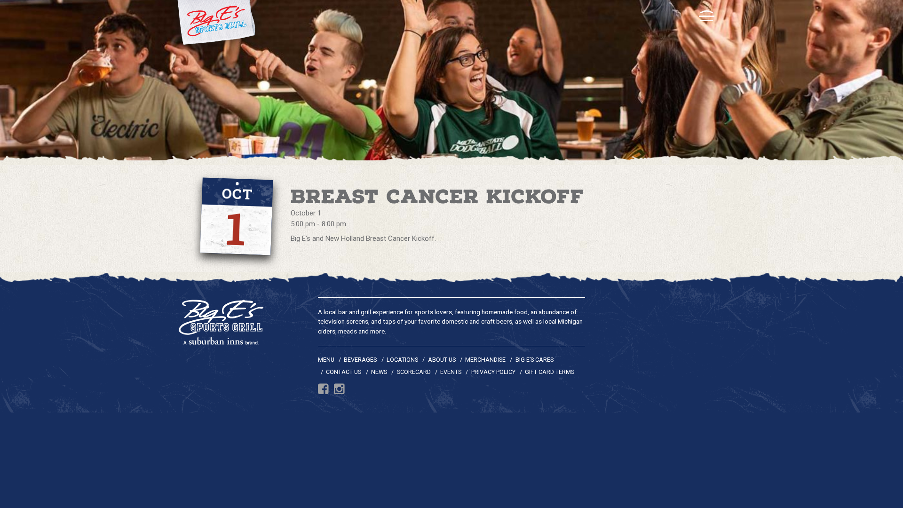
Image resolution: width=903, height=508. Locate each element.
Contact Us (343, 371)
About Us (442, 359)
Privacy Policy (493, 371)
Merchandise (485, 359)
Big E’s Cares (534, 359)
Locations (402, 359)
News (379, 371)
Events (450, 371)
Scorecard (414, 371)
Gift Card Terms (549, 371)
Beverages (360, 359)
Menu (326, 359)
